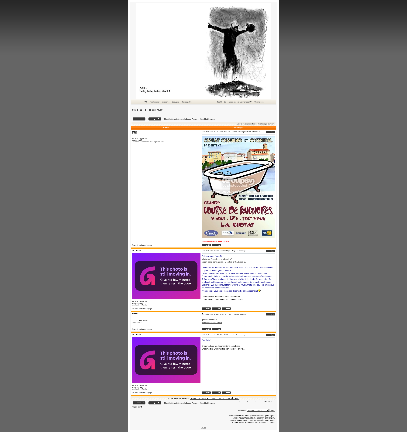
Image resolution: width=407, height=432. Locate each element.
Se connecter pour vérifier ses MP (238, 102)
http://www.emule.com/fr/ (212, 323)
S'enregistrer (187, 102)
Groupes (175, 102)
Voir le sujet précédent (246, 124)
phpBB (203, 428)
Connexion (259, 102)
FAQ (146, 102)
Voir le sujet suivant (266, 124)
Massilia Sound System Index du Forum (180, 119)
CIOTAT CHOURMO (147, 110)
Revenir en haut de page (142, 245)
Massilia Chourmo (207, 119)
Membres (165, 102)
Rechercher (154, 102)
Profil (219, 102)
